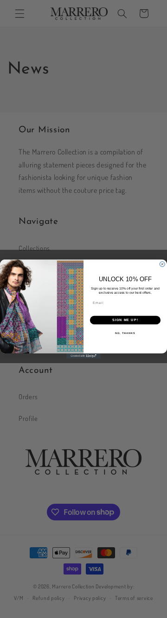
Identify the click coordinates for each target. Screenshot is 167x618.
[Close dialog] (162, 264)
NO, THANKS (125, 333)
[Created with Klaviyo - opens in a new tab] (83, 355)
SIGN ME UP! (125, 320)
